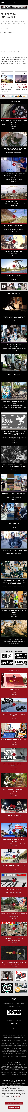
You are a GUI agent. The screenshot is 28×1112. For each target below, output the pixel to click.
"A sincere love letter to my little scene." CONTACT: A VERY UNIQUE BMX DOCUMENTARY (14, 582)
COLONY (8, 1066)
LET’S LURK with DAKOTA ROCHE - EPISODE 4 (14, 764)
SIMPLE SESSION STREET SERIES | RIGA (14, 740)
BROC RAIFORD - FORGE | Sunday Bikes (14, 714)
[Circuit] (21, 656)
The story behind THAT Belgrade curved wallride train (14, 148)
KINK (25, 1067)
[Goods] (21, 662)
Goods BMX (5, 1085)
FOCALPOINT (4, 1067)
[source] (14, 7)
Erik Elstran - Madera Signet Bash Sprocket (14, 121)
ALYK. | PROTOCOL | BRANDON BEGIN (14, 962)
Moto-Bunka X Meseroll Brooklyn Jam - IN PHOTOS (14, 522)
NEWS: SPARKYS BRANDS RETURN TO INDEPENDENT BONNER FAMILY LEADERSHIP (14, 433)
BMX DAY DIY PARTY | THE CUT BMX (14, 865)
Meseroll (12, 1085)
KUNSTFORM (5, 1069)
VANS (12, 1074)
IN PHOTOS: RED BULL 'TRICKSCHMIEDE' (14, 345)
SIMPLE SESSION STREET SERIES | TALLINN (14, 840)
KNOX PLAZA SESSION (14, 815)
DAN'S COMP (22, 1066)
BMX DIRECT (12, 1064)
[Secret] (7, 656)
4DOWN (24, 1074)
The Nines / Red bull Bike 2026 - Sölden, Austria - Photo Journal (14, 465)
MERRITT (22, 1069)
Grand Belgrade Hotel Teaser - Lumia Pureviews (14, 226)
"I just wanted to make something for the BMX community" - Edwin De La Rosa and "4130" (14, 552)
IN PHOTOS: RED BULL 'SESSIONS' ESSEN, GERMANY (14, 373)
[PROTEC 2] (14, 286)
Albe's (3, 1083)
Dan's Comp (16, 1083)
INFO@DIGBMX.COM (16, 1028)
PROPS (13, 1071)
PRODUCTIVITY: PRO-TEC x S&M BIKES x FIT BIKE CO (14, 402)
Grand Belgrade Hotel (14, 201)
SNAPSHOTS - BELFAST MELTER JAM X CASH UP (14, 494)
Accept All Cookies (14, 1107)
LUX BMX (12, 1069)
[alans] (7, 988)
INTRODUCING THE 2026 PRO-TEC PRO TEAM (14, 611)
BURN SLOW (22, 1064)
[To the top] (14, 999)
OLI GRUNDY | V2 (14, 690)
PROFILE (9, 1071)
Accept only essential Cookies (14, 1103)
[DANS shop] (7, 662)
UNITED (8, 1074)
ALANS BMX (5, 1064)
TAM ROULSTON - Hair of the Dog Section (14, 790)
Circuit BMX (9, 1083)
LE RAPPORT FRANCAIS (14, 889)
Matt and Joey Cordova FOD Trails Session (22, 86)
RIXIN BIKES (24, 1071)
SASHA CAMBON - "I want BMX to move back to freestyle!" (14, 316)
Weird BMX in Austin (14, 275)
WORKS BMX (18, 1074)
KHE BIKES (20, 1067)
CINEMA (4, 1066)
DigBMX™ (23, 1003)
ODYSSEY (3, 1071)
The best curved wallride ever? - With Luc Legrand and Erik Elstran (14, 175)
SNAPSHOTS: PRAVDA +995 (14, 639)
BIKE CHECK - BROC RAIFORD (14, 938)
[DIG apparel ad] (14, 96)
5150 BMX (23, 1083)
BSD (17, 1064)
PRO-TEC (18, 1071)
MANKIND (17, 1069)
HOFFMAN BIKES (13, 1067)
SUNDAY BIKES (12, 1072)
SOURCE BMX (4, 1072)
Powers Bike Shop (20, 1085)
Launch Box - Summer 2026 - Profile (14, 914)
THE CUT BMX (15, 1066)
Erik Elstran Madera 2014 (14, 251)
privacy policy (17, 1096)
